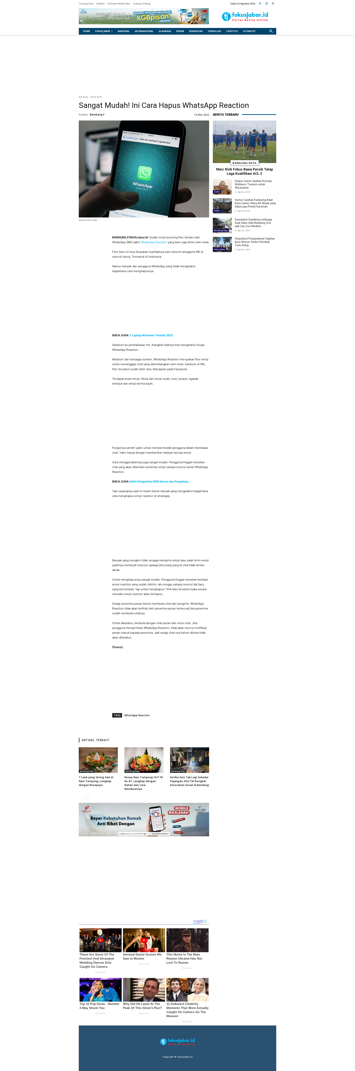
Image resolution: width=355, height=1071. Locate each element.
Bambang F (97, 114)
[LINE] (175, 725)
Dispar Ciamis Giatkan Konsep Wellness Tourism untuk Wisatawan (253, 184)
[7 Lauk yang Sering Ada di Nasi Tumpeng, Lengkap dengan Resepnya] (98, 760)
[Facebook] (260, 3)
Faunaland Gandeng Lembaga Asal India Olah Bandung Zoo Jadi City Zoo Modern (253, 223)
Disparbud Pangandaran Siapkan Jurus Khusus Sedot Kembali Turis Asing (255, 242)
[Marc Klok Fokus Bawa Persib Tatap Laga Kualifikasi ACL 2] (244, 142)
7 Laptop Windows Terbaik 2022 (151, 335)
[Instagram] (266, 3)
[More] (184, 725)
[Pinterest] (158, 725)
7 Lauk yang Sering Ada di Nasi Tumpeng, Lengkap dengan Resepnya (96, 781)
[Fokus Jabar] (245, 17)
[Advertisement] (177, 64)
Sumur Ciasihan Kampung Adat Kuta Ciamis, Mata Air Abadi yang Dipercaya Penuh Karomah (255, 203)
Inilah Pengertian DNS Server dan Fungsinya (159, 481)
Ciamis (217, 191)
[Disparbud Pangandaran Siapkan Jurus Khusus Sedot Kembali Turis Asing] (222, 244)
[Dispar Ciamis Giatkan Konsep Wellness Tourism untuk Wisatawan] (222, 187)
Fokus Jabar (219, 249)
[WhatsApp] (167, 725)
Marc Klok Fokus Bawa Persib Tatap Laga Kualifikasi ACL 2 (244, 171)
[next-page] (87, 797)
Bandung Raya (87, 771)
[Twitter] (273, 3)
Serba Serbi (96, 96)
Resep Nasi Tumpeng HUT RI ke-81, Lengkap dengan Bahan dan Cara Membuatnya (143, 783)
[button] (271, 31)
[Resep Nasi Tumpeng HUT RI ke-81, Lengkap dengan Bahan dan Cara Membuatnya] (143, 760)
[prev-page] (81, 797)
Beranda (83, 96)
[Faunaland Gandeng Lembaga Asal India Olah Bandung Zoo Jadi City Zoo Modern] (222, 225)
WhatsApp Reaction (154, 242)
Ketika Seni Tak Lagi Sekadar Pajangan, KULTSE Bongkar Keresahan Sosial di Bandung (189, 781)
